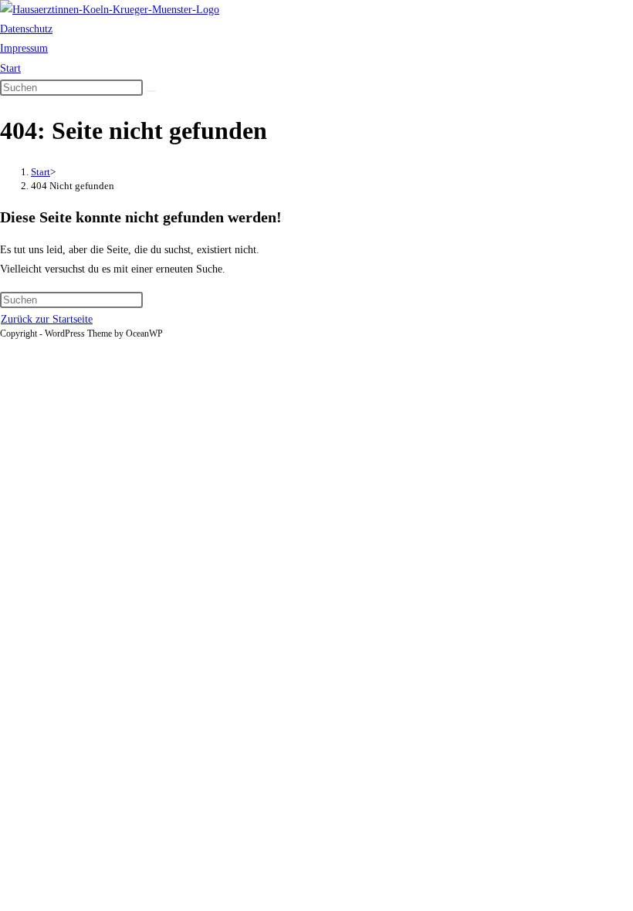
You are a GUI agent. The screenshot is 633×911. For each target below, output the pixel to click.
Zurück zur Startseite (47, 319)
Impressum (24, 48)
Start (10, 68)
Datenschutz (26, 29)
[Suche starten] (151, 91)
